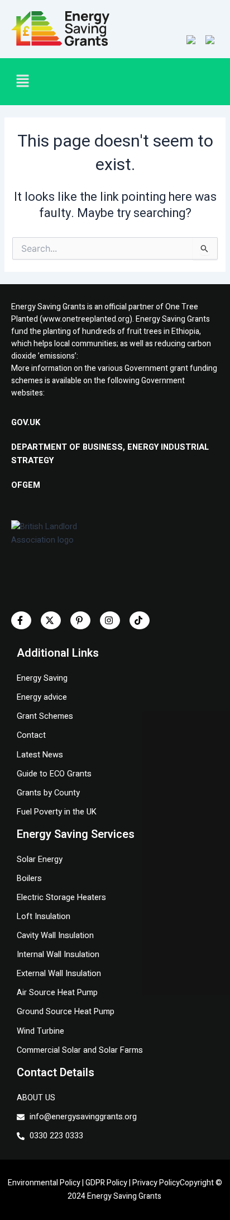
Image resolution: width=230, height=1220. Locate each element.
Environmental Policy (44, 1183)
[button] (54, 81)
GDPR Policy (106, 1183)
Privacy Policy (156, 1183)
